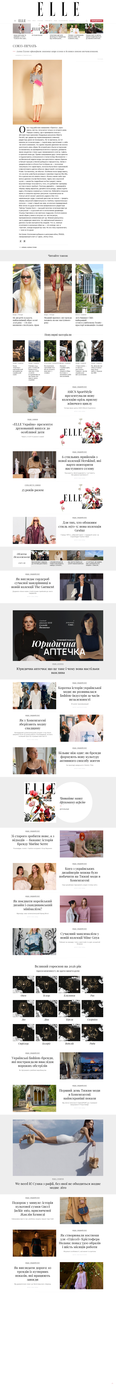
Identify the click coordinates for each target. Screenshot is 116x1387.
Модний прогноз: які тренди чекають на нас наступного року (58, 320)
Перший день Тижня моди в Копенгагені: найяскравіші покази (79, 1094)
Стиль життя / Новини (33, 485)
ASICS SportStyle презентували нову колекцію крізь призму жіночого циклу (79, 397)
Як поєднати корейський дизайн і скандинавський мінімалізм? (32, 905)
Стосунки (40, 20)
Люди (55, 20)
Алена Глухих (32, 247)
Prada (25, 247)
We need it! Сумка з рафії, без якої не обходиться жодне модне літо (58, 1185)
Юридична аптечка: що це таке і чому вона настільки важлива (58, 670)
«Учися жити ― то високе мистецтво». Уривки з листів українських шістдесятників (81, 370)
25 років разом (33, 490)
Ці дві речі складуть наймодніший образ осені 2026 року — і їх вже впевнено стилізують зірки (26, 321)
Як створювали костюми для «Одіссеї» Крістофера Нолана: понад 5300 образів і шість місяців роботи (80, 1241)
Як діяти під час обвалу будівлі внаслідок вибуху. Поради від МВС (96, 369)
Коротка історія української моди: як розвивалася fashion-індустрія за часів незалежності (79, 693)
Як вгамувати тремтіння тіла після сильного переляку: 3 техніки (49, 369)
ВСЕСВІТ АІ (72, 20)
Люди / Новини (32, 419)
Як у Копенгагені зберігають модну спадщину (32, 724)
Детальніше (64, 809)
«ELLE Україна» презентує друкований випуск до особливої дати (33, 428)
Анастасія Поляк (82, 707)
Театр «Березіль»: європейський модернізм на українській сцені (18, 370)
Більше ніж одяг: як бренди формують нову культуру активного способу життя (80, 757)
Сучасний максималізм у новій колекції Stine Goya (79, 935)
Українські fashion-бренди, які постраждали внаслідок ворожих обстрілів (33, 1062)
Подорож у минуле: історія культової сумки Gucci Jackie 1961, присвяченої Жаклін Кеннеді (32, 1208)
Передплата (97, 21)
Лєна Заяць (81, 411)
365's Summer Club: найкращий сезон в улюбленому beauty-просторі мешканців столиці (89, 321)
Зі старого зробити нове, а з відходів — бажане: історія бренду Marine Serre (32, 840)
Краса (34, 20)
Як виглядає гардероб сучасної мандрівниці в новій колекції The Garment (32, 583)
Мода (29, 20)
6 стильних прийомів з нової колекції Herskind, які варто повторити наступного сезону (79, 462)
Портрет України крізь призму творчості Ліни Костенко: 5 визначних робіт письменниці (65, 371)
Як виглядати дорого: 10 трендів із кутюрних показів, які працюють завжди (32, 1273)
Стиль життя (48, 20)
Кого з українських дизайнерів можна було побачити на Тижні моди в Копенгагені (79, 874)
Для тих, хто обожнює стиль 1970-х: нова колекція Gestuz (79, 526)
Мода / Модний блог (79, 387)
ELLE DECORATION (63, 20)
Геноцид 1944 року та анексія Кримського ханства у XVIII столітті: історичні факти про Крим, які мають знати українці (34, 373)
